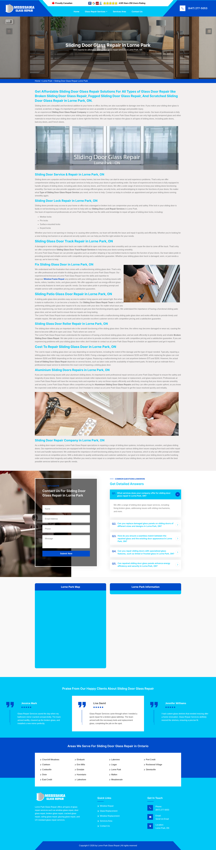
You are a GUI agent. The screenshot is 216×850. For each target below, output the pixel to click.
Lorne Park (47, 81)
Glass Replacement (108, 811)
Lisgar (114, 765)
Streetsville (151, 769)
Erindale (80, 769)
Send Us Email (162, 819)
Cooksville (47, 769)
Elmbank (81, 759)
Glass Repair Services (95, 11)
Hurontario (81, 775)
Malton (114, 775)
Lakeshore (81, 779)
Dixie (44, 775)
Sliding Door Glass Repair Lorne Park (71, 81)
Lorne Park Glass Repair (109, 845)
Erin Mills (81, 765)
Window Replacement (110, 816)
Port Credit (150, 759)
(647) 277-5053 (197, 8)
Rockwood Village (154, 765)
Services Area (119, 11)
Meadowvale (117, 779)
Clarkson (46, 765)
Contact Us (137, 11)
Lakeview (115, 759)
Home (76, 11)
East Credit (47, 779)
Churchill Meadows (50, 759)
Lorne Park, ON (162, 828)
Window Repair (107, 806)
